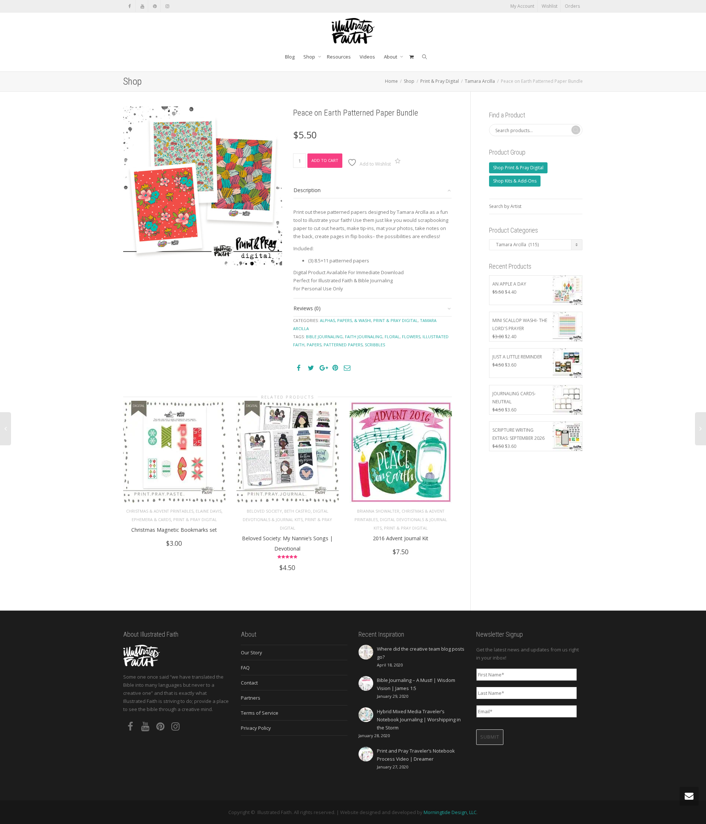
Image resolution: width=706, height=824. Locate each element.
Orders (572, 6)
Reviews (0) (307, 308)
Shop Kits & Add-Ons (514, 181)
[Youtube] (142, 6)
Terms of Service (259, 713)
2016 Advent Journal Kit (400, 538)
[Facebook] (130, 6)
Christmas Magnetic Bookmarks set (174, 529)
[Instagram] (167, 6)
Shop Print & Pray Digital (518, 168)
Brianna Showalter (378, 511)
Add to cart (324, 160)
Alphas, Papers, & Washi (345, 320)
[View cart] (411, 56)
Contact (249, 682)
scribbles (375, 344)
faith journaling (363, 336)
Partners (250, 697)
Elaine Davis (208, 511)
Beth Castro (297, 511)
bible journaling (324, 336)
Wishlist (549, 6)
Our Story (251, 652)
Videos (367, 56)
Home (391, 81)
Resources (339, 56)
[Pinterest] (155, 6)
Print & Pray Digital (439, 81)
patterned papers (343, 344)
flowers (411, 336)
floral (392, 336)
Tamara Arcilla (480, 81)
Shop (309, 56)
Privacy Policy (256, 728)
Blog (290, 56)
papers (314, 344)
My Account (522, 6)
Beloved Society (264, 511)
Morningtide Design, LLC (450, 812)
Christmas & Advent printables (159, 511)
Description (307, 190)
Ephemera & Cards (151, 519)
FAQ (245, 667)
